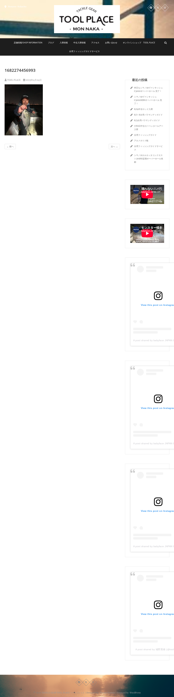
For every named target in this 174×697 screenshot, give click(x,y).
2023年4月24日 (33, 80)
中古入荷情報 (79, 42)
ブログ (51, 42)
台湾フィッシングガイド (145, 135)
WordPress (135, 692)
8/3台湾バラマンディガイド (147, 120)
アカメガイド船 (141, 140)
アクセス (95, 42)
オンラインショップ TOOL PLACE (139, 42)
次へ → (114, 146)
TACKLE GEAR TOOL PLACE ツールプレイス (63, 692)
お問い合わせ (111, 42)
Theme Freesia (107, 692)
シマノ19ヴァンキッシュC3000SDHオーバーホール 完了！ (148, 100)
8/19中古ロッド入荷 (143, 109)
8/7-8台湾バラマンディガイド (148, 114)
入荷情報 (64, 42)
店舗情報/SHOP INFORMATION (28, 42)
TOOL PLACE (14, 80)
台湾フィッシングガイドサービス (84, 51)
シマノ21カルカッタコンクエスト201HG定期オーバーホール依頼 (148, 158)
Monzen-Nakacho (16, 6)
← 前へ (10, 146)
